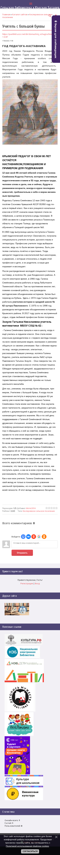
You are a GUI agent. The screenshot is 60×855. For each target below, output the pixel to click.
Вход (37, 583)
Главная (6, 14)
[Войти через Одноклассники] (44, 536)
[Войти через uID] (23, 536)
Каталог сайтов (19, 14)
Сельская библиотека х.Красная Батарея (30, 8)
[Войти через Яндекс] (33, 536)
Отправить (22, 553)
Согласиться (30, 851)
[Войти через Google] (39, 536)
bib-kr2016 (31, 508)
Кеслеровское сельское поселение (39, 511)
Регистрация (26, 583)
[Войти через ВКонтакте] (28, 536)
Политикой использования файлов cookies (27, 846)
